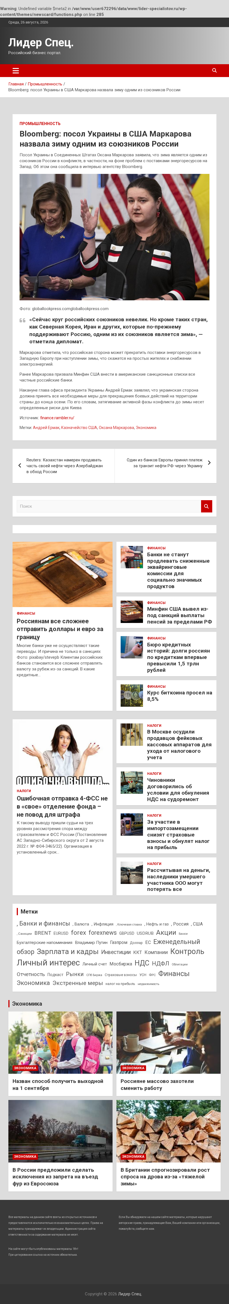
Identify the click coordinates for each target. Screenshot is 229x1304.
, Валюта (81, 924)
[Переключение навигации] (15, 70)
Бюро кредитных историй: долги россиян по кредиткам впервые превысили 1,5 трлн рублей (178, 657)
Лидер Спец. (41, 42)
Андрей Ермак (46, 427)
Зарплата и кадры (68, 951)
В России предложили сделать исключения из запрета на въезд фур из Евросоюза (55, 1177)
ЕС (148, 942)
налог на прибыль (120, 984)
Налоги (24, 791)
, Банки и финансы (43, 923)
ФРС (152, 975)
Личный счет (94, 964)
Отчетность (31, 974)
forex (78, 932)
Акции (166, 932)
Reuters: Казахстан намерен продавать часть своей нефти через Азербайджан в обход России (65, 465)
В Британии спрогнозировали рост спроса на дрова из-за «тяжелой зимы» (165, 1177)
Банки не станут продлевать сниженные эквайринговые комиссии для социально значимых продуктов (178, 570)
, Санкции (24, 934)
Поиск (206, 506)
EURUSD (61, 933)
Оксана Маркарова (116, 427)
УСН (142, 975)
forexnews (103, 932)
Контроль (187, 951)
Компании (156, 952)
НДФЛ (160, 963)
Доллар (136, 943)
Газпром (118, 942)
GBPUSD (126, 933)
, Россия (180, 924)
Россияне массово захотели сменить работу (157, 1084)
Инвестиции (116, 952)
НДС (142, 963)
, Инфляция (102, 924)
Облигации (180, 964)
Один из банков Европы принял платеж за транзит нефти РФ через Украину (164, 462)
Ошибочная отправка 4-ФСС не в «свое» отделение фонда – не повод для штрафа (62, 806)
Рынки (75, 974)
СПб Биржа (94, 975)
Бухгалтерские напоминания (44, 942)
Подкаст (55, 974)
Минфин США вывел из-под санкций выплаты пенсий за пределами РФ (179, 615)
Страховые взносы (121, 975)
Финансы (26, 613)
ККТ (137, 952)
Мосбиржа (120, 964)
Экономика (146, 427)
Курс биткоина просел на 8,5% (179, 695)
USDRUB (145, 933)
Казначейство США (79, 427)
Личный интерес (48, 962)
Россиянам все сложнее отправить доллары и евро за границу (60, 629)
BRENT (42, 933)
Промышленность (40, 123)
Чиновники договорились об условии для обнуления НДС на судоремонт (178, 789)
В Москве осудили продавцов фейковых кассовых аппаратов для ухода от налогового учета (179, 744)
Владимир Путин (91, 942)
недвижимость (148, 984)
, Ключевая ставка (129, 924)
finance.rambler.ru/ (57, 417)
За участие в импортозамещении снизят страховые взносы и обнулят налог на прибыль (178, 834)
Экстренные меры (78, 983)
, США (197, 924)
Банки (183, 934)
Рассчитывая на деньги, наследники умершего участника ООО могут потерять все (178, 879)
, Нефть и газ (156, 924)
